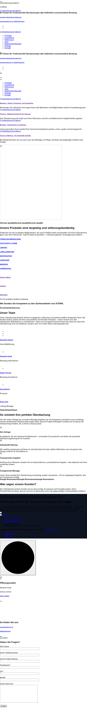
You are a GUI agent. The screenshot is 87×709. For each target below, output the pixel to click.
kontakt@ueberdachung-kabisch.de (10, 17)
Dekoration (4, 295)
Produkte (8, 36)
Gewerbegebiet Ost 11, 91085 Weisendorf (12, 21)
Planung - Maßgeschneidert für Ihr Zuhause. (15, 114)
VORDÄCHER (4, 260)
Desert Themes (51, 529)
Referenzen (9, 40)
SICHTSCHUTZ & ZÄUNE (8, 243)
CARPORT (3, 248)
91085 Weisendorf (5, 631)
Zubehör (3, 286)
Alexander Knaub (6, 356)
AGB (6, 535)
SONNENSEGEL (5, 268)
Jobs (6, 42)
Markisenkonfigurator (13, 44)
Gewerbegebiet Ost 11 (6, 627)
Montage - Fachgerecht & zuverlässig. (13, 125)
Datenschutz (10, 533)
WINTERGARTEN (6, 256)
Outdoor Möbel (5, 277)
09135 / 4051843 (4, 596)
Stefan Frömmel (5, 373)
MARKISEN (4, 264)
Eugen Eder (4, 402)
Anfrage (8, 46)
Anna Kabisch (5, 389)
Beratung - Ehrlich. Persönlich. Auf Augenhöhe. (17, 103)
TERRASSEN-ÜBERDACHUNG (10, 239)
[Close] (1, 576)
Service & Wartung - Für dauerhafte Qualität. (15, 135)
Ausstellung (9, 38)
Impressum (9, 537)
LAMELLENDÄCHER (7, 252)
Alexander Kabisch (6, 340)
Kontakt (8, 48)
